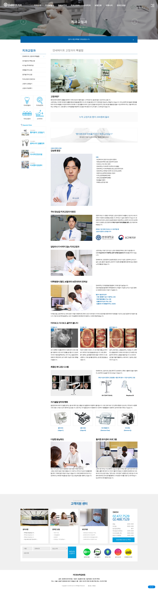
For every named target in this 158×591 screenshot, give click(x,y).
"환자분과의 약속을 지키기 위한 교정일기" (94, 135)
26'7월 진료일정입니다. (29, 535)
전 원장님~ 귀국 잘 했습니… (60, 539)
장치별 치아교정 (27, 74)
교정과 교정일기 (27, 83)
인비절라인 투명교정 (28, 61)
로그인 (151, 587)
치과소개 (37, 5)
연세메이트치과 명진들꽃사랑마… (91, 537)
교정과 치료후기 (27, 88)
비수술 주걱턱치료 (28, 65)
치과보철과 (49, 5)
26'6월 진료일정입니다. (29, 537)
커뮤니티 (109, 5)
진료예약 (56, 537)
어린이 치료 (56, 532)
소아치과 (87, 5)
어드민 (93, 585)
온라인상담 (121, 5)
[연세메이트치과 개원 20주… (89, 535)
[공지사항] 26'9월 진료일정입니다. (79, 39)
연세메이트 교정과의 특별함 (30, 56)
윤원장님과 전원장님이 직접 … (90, 532)
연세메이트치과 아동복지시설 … (90, 539)
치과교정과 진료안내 (28, 79)
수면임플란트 (57, 535)
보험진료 (98, 5)
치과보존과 (62, 5)
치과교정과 (75, 5)
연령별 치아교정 (27, 70)
